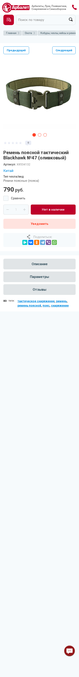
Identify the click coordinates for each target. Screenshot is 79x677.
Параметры (39, 277)
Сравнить (18, 198)
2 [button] (39, 135)
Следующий (64, 50)
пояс (46, 305)
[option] (39, 94)
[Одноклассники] (36, 242)
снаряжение (60, 305)
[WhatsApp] (54, 242)
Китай (8, 171)
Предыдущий (16, 50)
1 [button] (34, 135)
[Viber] (48, 242)
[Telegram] (42, 242)
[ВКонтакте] (30, 242)
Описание (40, 264)
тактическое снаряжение (36, 301)
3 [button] (45, 135)
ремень (61, 301)
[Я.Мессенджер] (24, 242)
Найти (71, 19)
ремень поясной (29, 305)
